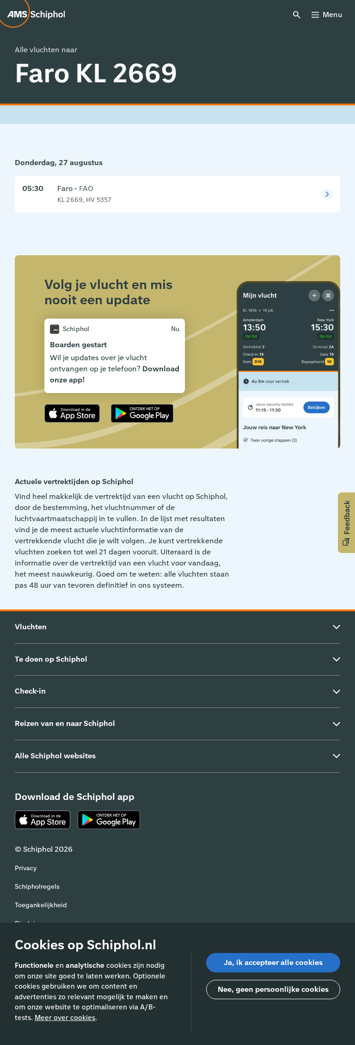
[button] (346, 522)
